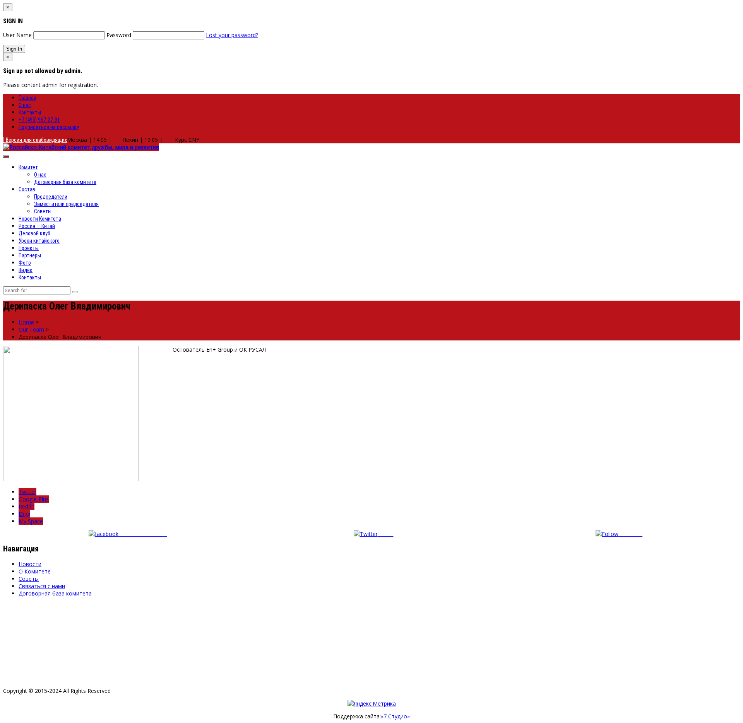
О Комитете (35, 571)
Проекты (29, 248)
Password (118, 35)
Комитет (28, 167)
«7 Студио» (395, 716)
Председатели (50, 197)
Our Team (31, 329)
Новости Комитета (40, 219)
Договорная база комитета (65, 182)
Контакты (30, 112)
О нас (25, 105)
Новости (30, 564)
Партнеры (30, 255)
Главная (27, 98)
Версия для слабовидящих (35, 140)
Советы (42, 211)
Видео (26, 270)
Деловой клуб (34, 233)
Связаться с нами (42, 586)
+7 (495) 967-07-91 (39, 120)
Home (26, 322)
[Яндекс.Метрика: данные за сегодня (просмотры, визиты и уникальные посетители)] (372, 703)
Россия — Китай (37, 226)
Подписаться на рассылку (49, 127)
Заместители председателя (66, 204)
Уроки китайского (39, 241)
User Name (17, 35)
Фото (25, 263)
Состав (27, 189)
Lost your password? (232, 35)
